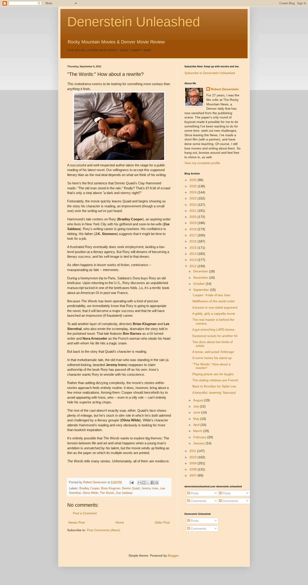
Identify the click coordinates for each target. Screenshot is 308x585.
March (198, 431)
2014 (193, 253)
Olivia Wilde (90, 493)
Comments (198, 501)
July (196, 406)
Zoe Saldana (124, 493)
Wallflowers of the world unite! (213, 301)
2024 (193, 192)
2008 (193, 469)
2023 (193, 198)
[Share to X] (148, 482)
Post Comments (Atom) (103, 530)
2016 (193, 241)
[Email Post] (131, 482)
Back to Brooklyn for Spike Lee (214, 386)
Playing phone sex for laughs (213, 374)
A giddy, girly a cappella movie (213, 313)
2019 (193, 223)
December (201, 271)
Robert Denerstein (225, 89)
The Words (107, 493)
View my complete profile (202, 163)
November (201, 277)
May (196, 418)
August (198, 400)
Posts (194, 493)
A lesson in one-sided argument (214, 307)
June (197, 412)
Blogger (173, 555)
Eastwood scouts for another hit (214, 336)
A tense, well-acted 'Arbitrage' (213, 352)
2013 (193, 260)
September (201, 289)
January (199, 443)
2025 (193, 186)
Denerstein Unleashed (133, 21)
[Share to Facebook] (152, 482)
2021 (193, 210)
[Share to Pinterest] (156, 482)
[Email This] (139, 482)
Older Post (162, 522)
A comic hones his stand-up (212, 358)
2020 (193, 217)
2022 (193, 204)
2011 (193, 451)
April (196, 425)
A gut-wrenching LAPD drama (213, 329)
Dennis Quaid (131, 488)
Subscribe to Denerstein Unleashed (209, 73)
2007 (193, 475)
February (200, 437)
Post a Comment (85, 513)
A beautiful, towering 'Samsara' (214, 392)
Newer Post (76, 522)
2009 (193, 463)
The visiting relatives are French (215, 380)
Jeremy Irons (150, 488)
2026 (193, 180)
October (199, 283)
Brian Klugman (110, 488)
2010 (193, 457)
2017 (193, 235)
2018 (193, 229)
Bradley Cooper (89, 488)
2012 (193, 266)
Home (119, 522)
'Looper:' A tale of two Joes (211, 295)
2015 (193, 247)
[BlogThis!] (144, 482)
